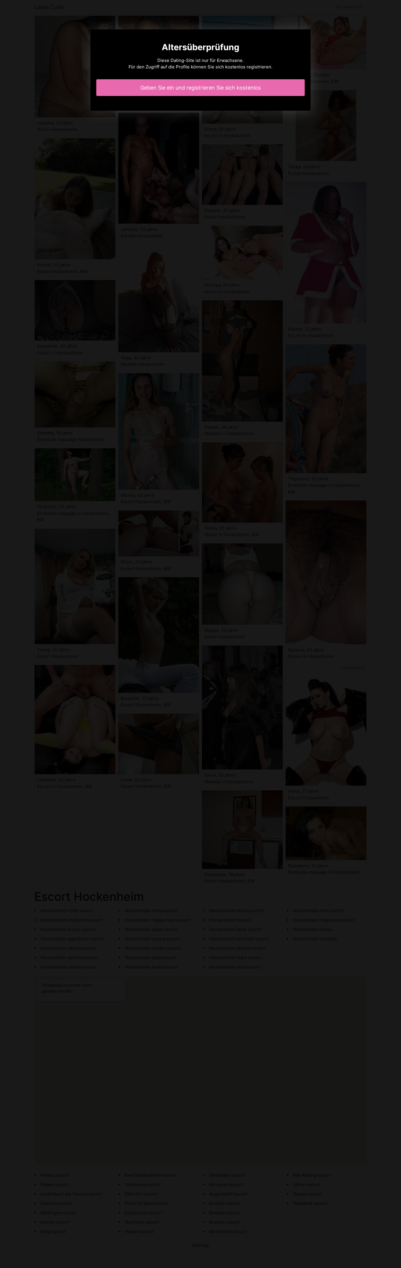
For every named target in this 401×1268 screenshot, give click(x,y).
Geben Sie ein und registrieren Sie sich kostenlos (200, 88)
